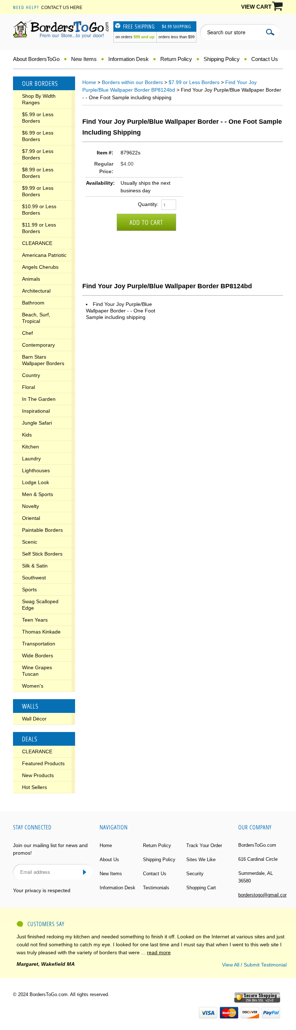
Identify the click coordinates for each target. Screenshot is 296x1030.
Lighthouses (36, 470)
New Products (38, 775)
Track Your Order (204, 845)
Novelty (30, 506)
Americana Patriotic (44, 255)
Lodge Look (35, 482)
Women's (32, 686)
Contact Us (264, 59)
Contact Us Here (61, 7)
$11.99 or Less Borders (39, 228)
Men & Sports (37, 494)
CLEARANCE (37, 243)
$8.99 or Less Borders (37, 173)
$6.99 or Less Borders (37, 136)
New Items (84, 59)
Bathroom (33, 303)
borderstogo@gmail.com (263, 895)
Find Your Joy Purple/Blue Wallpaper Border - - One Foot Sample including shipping (120, 310)
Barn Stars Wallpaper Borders (43, 360)
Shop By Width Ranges (39, 99)
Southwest (34, 577)
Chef (27, 333)
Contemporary (38, 345)
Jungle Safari (37, 423)
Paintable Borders (42, 530)
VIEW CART (256, 7)
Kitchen (30, 447)
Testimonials (156, 887)
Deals (30, 739)
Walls (30, 706)
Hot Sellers (34, 787)
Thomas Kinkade (41, 632)
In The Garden (39, 399)
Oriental (31, 518)
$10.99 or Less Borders (39, 209)
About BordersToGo (36, 59)
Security (195, 873)
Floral (28, 387)
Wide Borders (37, 655)
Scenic (29, 542)
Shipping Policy (222, 59)
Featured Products (43, 763)
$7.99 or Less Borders (37, 154)
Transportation (38, 644)
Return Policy (176, 59)
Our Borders (40, 83)
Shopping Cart (201, 887)
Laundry (31, 458)
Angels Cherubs (40, 267)
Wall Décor (34, 719)
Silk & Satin (35, 566)
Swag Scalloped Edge (40, 605)
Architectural (36, 291)
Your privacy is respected (41, 890)
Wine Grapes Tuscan (37, 671)
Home (89, 82)
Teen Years (35, 620)
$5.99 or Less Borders (37, 117)
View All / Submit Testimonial (254, 965)
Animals (31, 279)
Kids (27, 435)
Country (31, 375)
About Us (109, 859)
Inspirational (36, 411)
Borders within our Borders (132, 82)
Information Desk (128, 59)
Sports (29, 589)
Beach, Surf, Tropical (36, 318)
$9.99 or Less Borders (37, 191)
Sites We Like (201, 859)
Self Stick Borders (42, 554)
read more (159, 952)
